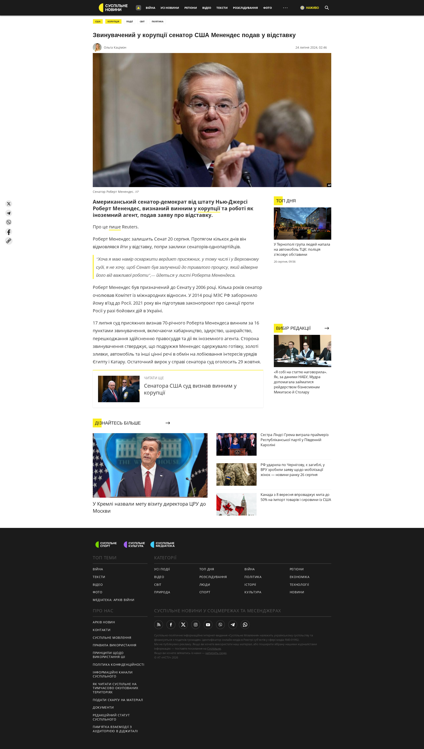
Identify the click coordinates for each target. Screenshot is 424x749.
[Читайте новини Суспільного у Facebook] (171, 624)
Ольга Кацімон (115, 47)
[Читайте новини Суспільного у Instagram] (195, 624)
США (97, 21)
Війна (150, 8)
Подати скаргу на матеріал (118, 700)
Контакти (102, 630)
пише (115, 227)
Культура (252, 592)
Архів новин (104, 622)
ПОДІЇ (129, 21)
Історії (250, 584)
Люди (204, 584)
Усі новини (170, 8)
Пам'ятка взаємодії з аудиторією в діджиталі (115, 729)
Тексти (222, 8)
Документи (103, 707)
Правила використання (114, 645)
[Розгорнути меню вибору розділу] (138, 7)
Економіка (300, 577)
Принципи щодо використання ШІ (109, 655)
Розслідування (245, 8)
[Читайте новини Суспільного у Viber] (220, 624)
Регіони (190, 8)
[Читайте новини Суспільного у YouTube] (208, 624)
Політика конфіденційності (118, 664)
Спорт (204, 592)
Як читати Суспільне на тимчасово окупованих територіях (115, 688)
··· (285, 8)
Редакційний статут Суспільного (111, 717)
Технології (299, 584)
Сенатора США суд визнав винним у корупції (190, 389)
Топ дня (206, 569)
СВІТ (142, 21)
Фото (267, 8)
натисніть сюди (215, 653)
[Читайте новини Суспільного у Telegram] (232, 624)
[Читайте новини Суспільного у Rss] (158, 624)
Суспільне (214, 648)
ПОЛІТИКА (157, 21)
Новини (297, 592)
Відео (206, 8)
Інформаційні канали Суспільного (112, 674)
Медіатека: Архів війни (113, 600)
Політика (253, 577)
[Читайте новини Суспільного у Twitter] (183, 624)
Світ (157, 584)
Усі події (162, 569)
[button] (9, 204)
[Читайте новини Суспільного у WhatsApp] (245, 624)
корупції (209, 208)
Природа (162, 592)
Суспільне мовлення (112, 637)
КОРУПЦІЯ (113, 21)
